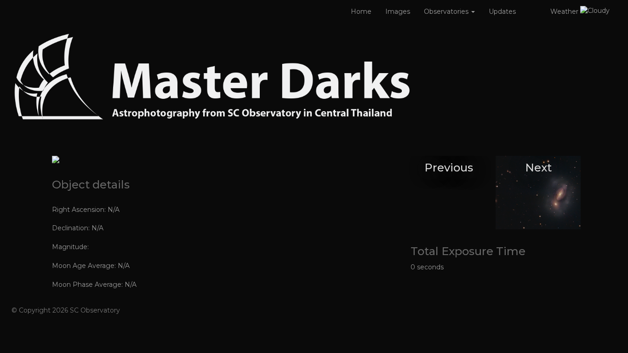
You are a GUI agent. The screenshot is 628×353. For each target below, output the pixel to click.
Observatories (447, 11)
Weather (565, 11)
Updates (502, 11)
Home (361, 11)
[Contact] (533, 11)
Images (397, 11)
